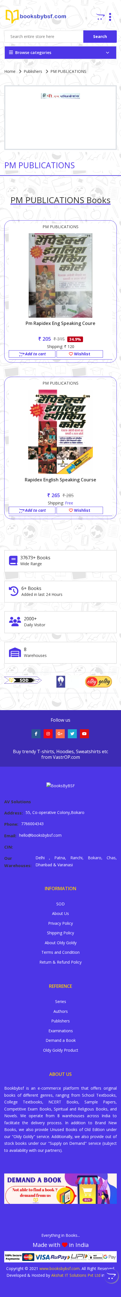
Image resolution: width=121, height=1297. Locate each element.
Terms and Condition (60, 952)
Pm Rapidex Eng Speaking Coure (60, 323)
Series (60, 1001)
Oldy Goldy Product (60, 1050)
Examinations (60, 1030)
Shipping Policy (60, 932)
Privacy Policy (60, 923)
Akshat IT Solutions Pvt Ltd (75, 1275)
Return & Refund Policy (60, 962)
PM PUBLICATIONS (60, 226)
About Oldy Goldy (61, 942)
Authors (60, 1011)
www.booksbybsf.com (59, 1268)
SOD (60, 903)
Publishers (33, 71)
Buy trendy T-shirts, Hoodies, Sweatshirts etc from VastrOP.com (60, 754)
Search (100, 36)
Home (9, 71)
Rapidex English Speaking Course (60, 480)
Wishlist (81, 353)
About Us (60, 913)
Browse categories (33, 52)
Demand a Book (61, 1040)
